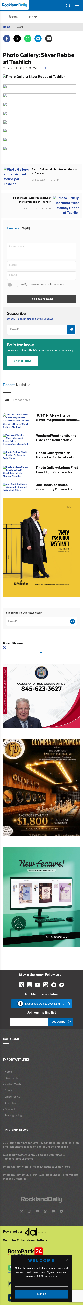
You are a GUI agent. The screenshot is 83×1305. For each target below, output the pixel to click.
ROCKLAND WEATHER (38, 17)
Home (6, 27)
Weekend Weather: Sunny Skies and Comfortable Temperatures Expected (56, 440)
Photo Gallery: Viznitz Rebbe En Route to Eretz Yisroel (55, 457)
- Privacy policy (12, 1115)
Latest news (21, 400)
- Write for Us (11, 1097)
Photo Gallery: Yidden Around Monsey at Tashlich (55, 171)
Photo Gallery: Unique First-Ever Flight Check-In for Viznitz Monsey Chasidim (57, 472)
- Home (7, 1072)
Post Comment (41, 299)
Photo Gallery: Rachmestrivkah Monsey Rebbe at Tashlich (32, 200)
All (7, 400)
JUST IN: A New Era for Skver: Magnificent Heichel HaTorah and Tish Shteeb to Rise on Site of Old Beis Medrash (41, 1144)
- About (7, 1090)
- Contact (9, 1109)
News (19, 27)
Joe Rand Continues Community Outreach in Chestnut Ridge (55, 489)
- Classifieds (10, 1078)
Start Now (24, 361)
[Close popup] (67, 1259)
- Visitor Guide (12, 1084)
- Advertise (10, 1103)
